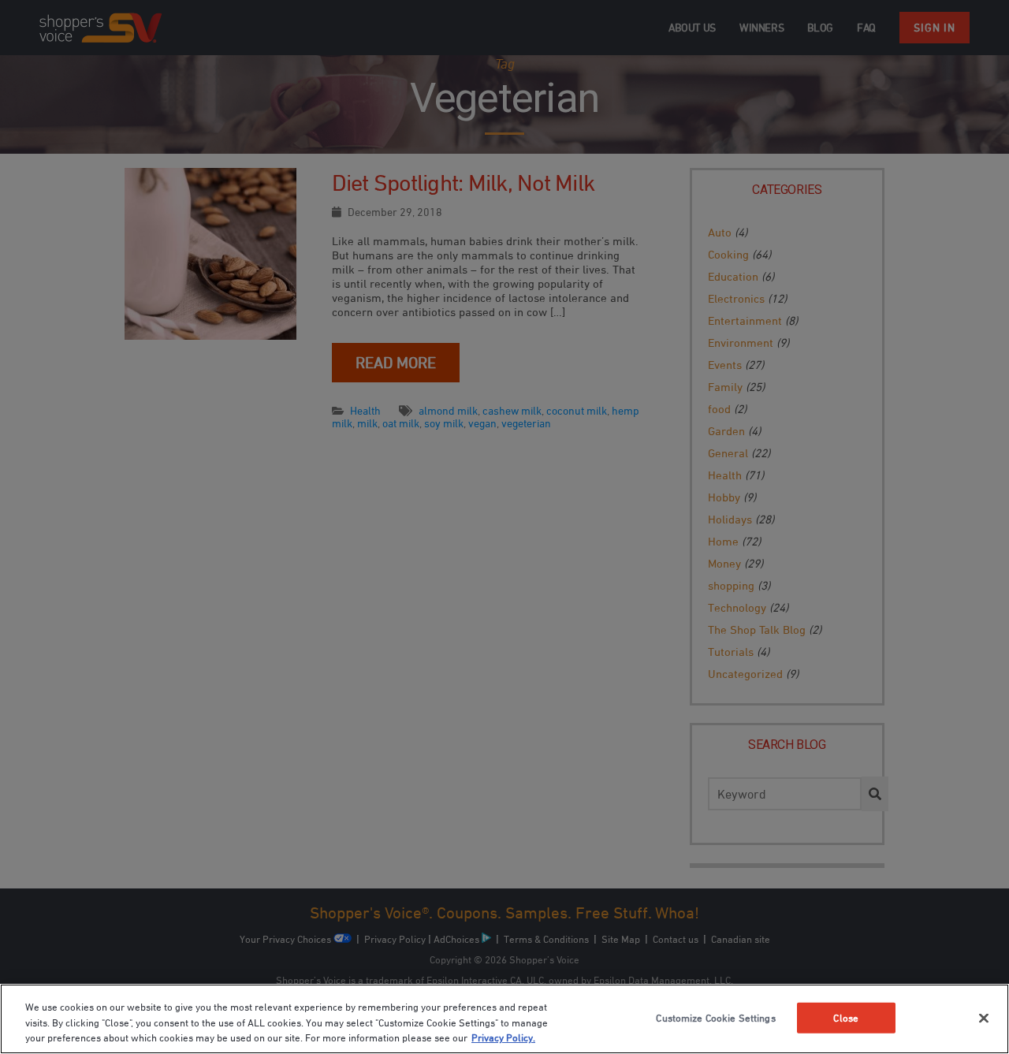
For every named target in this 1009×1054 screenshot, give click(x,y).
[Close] (983, 1017)
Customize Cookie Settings (715, 1017)
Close (845, 1017)
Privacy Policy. (503, 1037)
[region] (504, 1019)
